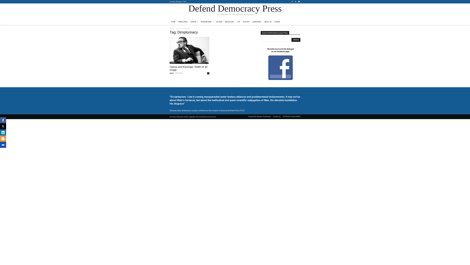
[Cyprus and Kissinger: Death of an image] (189, 50)
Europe (172, 62)
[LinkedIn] (3, 132)
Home (172, 28)
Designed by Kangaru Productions (179, 17)
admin (172, 73)
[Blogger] (3, 139)
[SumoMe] (3, 145)
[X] (295, 1)
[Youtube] (299, 1)
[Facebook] (292, 1)
